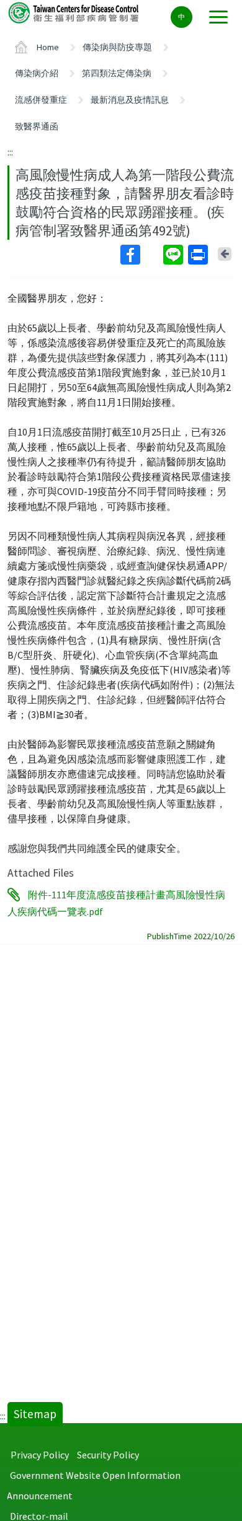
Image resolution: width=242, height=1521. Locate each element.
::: (10, 152)
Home (48, 47)
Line (174, 255)
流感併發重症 (41, 99)
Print (199, 255)
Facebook (140, 255)
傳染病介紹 (36, 73)
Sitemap (35, 1413)
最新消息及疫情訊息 (130, 99)
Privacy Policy (40, 1455)
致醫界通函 (36, 126)
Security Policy (108, 1455)
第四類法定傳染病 (116, 73)
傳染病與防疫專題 (117, 47)
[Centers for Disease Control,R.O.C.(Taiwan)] (74, 12)
